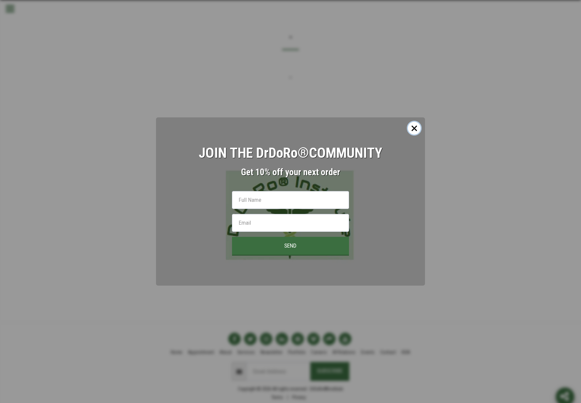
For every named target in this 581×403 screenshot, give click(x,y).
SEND (290, 245)
